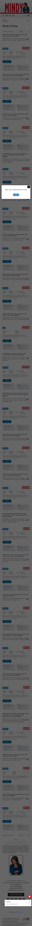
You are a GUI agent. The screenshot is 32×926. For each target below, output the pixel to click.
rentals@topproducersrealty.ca (23, 69)
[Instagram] (13, 15)
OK (16, 194)
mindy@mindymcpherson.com (9, 69)
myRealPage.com (19, 912)
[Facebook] (3, 15)
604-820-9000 (20, 68)
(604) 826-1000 (6, 68)
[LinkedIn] (10, 15)
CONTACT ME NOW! (16, 894)
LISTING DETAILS (7, 61)
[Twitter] (6, 15)
